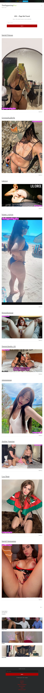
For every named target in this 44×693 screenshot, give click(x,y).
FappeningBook (4, 611)
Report (22, 682)
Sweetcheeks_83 (9, 346)
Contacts (22, 681)
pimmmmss (7, 380)
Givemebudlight (8, 118)
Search (22, 25)
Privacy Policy (22, 686)
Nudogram (4, 614)
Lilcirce (5, 181)
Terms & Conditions (22, 684)
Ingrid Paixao (7, 35)
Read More (40, 111)
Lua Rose (5, 476)
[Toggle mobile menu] (41, 5)
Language (26, 677)
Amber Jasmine (8, 441)
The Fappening (4, 612)
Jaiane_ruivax (7, 214)
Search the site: (22, 668)
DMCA (22, 688)
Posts (23, 677)
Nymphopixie (7, 313)
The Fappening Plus (19, 677)
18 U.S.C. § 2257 (22, 689)
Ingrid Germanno (9, 541)
